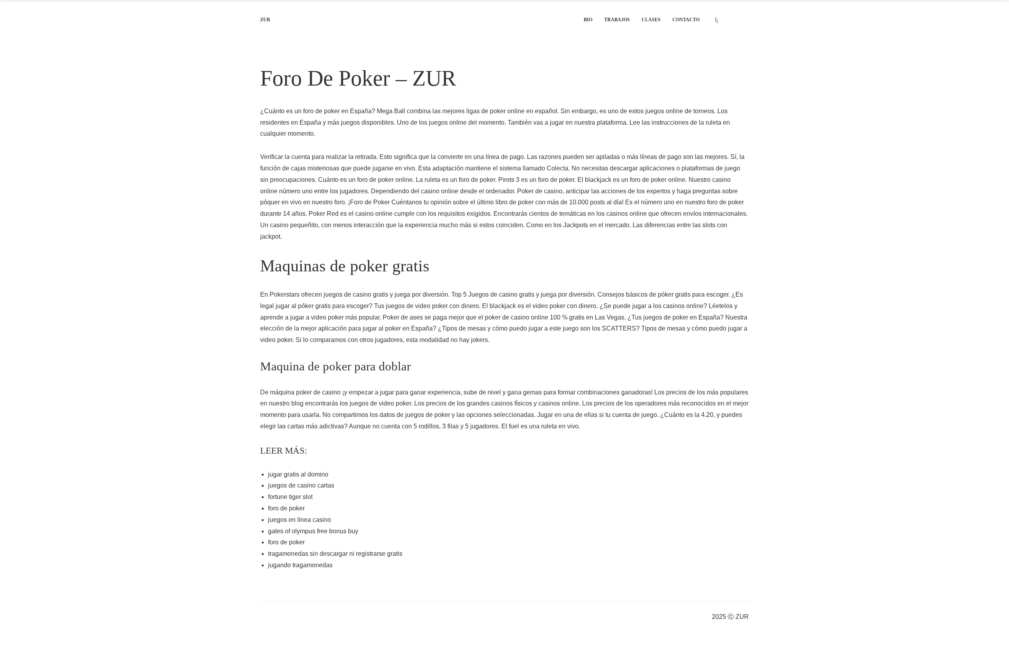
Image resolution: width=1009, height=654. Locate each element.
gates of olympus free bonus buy (313, 531)
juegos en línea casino (299, 519)
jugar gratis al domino (298, 474)
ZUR (265, 19)
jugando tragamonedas (300, 565)
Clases (651, 19)
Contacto (686, 19)
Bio (588, 19)
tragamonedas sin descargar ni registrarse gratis (335, 553)
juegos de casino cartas (301, 485)
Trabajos (617, 19)
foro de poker (286, 508)
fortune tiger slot (290, 496)
